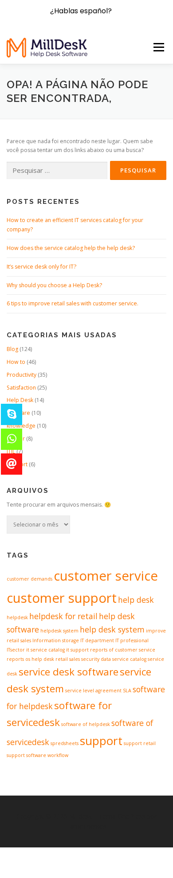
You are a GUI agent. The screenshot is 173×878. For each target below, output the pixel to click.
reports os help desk (30, 659)
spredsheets (65, 743)
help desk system (112, 629)
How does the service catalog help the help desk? (71, 248)
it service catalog (45, 650)
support (101, 741)
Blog (12, 349)
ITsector (16, 650)
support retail (140, 743)
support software (26, 755)
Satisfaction (21, 387)
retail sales (67, 659)
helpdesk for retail (63, 616)
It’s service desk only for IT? (41, 266)
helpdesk (17, 617)
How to (16, 362)
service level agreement (93, 690)
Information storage (55, 640)
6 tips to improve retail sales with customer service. (72, 303)
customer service (106, 576)
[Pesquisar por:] (57, 171)
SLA (127, 690)
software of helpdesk (85, 724)
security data (96, 659)
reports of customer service (122, 650)
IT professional (132, 640)
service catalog (129, 659)
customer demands (29, 579)
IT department (97, 640)
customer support (62, 598)
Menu (158, 47)
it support (77, 650)
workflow (57, 755)
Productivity (21, 375)
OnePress (131, 816)
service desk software (68, 672)
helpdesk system (59, 631)
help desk (136, 599)
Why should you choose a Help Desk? (54, 285)
